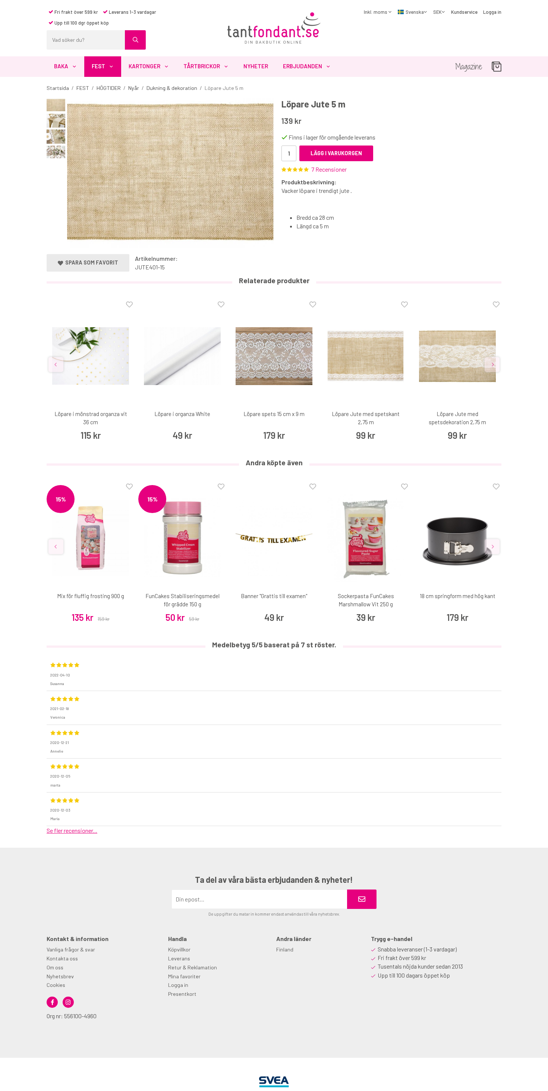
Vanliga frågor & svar (71, 949)
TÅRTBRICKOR (201, 66)
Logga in (492, 12)
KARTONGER (144, 66)
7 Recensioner (329, 169)
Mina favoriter (184, 976)
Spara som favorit (90, 262)
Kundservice (464, 12)
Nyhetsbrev (60, 976)
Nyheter (255, 66)
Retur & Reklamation (192, 967)
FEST (98, 66)
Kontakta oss (62, 958)
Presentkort (182, 994)
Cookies (56, 985)
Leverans (179, 958)
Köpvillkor (179, 949)
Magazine (468, 66)
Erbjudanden (302, 66)
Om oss (55, 967)
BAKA (61, 66)
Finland (284, 949)
